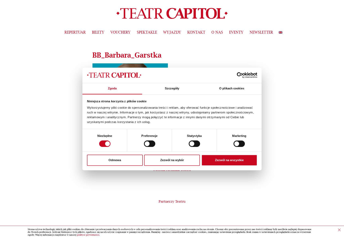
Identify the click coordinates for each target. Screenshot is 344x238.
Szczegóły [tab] (172, 88)
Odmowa (114, 160)
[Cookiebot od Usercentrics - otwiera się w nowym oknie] (239, 75)
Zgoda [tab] (112, 88)
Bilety (98, 32)
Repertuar (75, 32)
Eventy (236, 32)
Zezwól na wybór (172, 160)
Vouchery (120, 32)
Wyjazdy (172, 32)
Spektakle (147, 32)
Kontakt (196, 32)
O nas (217, 32)
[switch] (149, 144)
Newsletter (261, 32)
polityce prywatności (88, 234)
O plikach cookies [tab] (231, 88)
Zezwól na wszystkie (229, 160)
